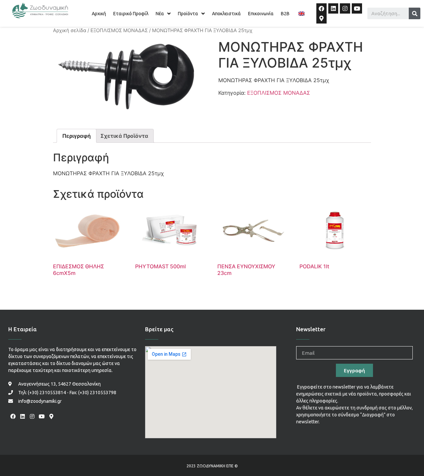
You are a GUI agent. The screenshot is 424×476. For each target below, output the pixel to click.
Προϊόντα (188, 13)
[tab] (76, 136)
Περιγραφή (76, 135)
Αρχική (99, 13)
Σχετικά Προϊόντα (124, 135)
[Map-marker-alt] (321, 19)
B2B (285, 13)
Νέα (160, 13)
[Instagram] (345, 8)
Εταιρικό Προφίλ (130, 13)
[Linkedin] (333, 8)
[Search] (414, 13)
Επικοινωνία (261, 13)
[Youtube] (357, 8)
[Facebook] (321, 8)
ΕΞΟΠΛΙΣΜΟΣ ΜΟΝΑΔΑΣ (119, 30)
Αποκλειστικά (226, 13)
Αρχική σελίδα (69, 30)
